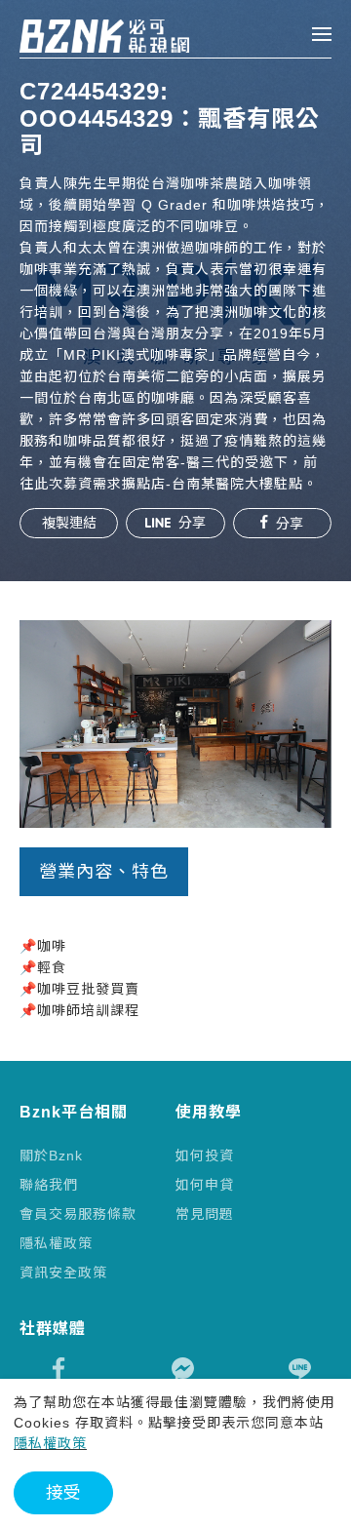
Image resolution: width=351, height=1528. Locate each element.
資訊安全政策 (63, 1272)
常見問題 (205, 1214)
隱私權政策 (56, 1243)
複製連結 (69, 522)
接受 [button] (63, 1493)
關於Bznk (51, 1155)
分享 (190, 522)
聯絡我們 (49, 1185)
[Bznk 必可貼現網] (85, 36)
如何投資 (205, 1155)
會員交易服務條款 (78, 1214)
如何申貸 (205, 1185)
